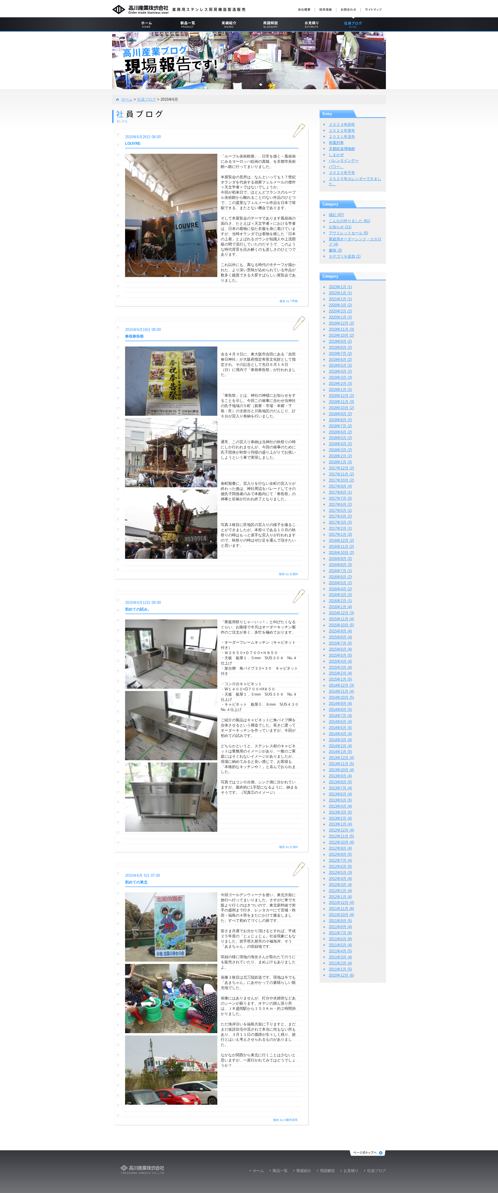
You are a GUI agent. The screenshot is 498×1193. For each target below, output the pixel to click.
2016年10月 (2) (341, 552)
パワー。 (336, 166)
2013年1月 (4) (340, 824)
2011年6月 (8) (340, 939)
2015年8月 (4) (340, 637)
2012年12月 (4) (341, 830)
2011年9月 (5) (340, 921)
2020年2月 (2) (340, 311)
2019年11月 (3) (341, 329)
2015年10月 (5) (341, 625)
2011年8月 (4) (340, 927)
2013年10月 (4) (341, 770)
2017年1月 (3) (340, 534)
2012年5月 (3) (340, 872)
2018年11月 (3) (341, 402)
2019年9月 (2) (340, 341)
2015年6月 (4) (340, 649)
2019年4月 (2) (340, 371)
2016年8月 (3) (340, 565)
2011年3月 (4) (340, 957)
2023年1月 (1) (340, 287)
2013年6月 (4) (340, 794)
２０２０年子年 (342, 173)
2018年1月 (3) (340, 462)
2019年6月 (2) (340, 359)
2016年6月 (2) (340, 577)
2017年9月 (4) (340, 486)
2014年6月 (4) (340, 722)
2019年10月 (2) (341, 335)
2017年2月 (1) (340, 528)
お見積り (351, 1170)
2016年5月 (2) (340, 583)
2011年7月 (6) (340, 933)
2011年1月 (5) (340, 969)
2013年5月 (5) (340, 800)
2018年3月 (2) (340, 450)
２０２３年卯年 (342, 124)
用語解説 (327, 1170)
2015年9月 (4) (340, 631)
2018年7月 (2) (340, 426)
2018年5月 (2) (340, 438)
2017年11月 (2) (341, 474)
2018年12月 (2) (341, 396)
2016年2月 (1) (340, 601)
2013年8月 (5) (340, 782)
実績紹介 (303, 1170)
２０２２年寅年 (342, 130)
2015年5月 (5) (340, 655)
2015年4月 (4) (340, 661)
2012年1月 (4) (340, 897)
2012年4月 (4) (340, 879)
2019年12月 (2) (341, 323)
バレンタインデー (344, 160)
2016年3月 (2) (340, 595)
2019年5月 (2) (340, 365)
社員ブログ (146, 99)
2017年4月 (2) (340, 516)
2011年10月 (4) (341, 915)
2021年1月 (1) (340, 299)
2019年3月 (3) (340, 377)
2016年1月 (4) (340, 607)
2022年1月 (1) (340, 293)
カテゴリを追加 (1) (345, 256)
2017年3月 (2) (340, 522)
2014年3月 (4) (340, 740)
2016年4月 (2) (340, 589)
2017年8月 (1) (340, 492)
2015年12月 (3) (341, 613)
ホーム (127, 99)
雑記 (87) (336, 215)
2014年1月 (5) (340, 752)
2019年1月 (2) (340, 389)
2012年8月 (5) (340, 854)
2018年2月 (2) (340, 456)
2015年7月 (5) (340, 643)
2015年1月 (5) (340, 679)
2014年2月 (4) (340, 746)
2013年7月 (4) (340, 788)
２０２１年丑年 (342, 136)
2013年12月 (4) (341, 758)
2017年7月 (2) (340, 498)
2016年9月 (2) (340, 559)
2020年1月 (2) (340, 317)
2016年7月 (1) (340, 571)
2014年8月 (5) (340, 709)
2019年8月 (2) (340, 347)
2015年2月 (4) (340, 673)
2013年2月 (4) (340, 818)
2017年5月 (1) (340, 510)
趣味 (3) (335, 250)
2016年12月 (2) (341, 540)
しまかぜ (336, 155)
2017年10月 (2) (341, 480)
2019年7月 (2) (340, 353)
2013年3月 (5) (340, 812)
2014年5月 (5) (340, 728)
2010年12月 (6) (341, 975)
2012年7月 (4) (340, 860)
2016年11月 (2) (341, 546)
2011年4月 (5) (340, 951)
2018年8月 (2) (340, 420)
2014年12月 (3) (341, 685)
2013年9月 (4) (340, 776)
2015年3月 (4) (340, 667)
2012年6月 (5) (340, 866)
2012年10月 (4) (341, 842)
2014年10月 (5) (341, 697)
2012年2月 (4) (340, 891)
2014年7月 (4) (340, 715)
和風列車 (336, 143)
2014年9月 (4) (340, 703)
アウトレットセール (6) (348, 233)
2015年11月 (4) (341, 619)
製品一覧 (280, 1170)
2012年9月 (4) (340, 848)
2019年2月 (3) (340, 383)
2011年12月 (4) (341, 902)
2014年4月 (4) (340, 734)
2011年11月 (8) (341, 909)
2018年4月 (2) (340, 444)
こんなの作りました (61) (349, 221)
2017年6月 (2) (340, 504)
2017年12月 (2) (341, 468)
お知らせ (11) (340, 227)
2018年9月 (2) (340, 414)
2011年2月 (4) (340, 963)
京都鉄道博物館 (342, 149)
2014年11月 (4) (341, 691)
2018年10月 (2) (341, 408)
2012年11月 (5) (341, 836)
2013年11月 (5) (341, 764)
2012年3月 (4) (340, 885)
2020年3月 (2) (340, 305)
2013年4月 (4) (340, 806)
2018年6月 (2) (340, 432)
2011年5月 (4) (340, 945)
